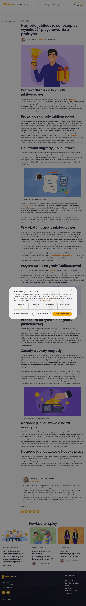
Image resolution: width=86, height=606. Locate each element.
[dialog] (43, 303)
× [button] (73, 289)
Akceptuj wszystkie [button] (62, 314)
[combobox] (71, 289)
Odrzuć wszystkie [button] (42, 314)
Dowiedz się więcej (45, 300)
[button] (21, 314)
